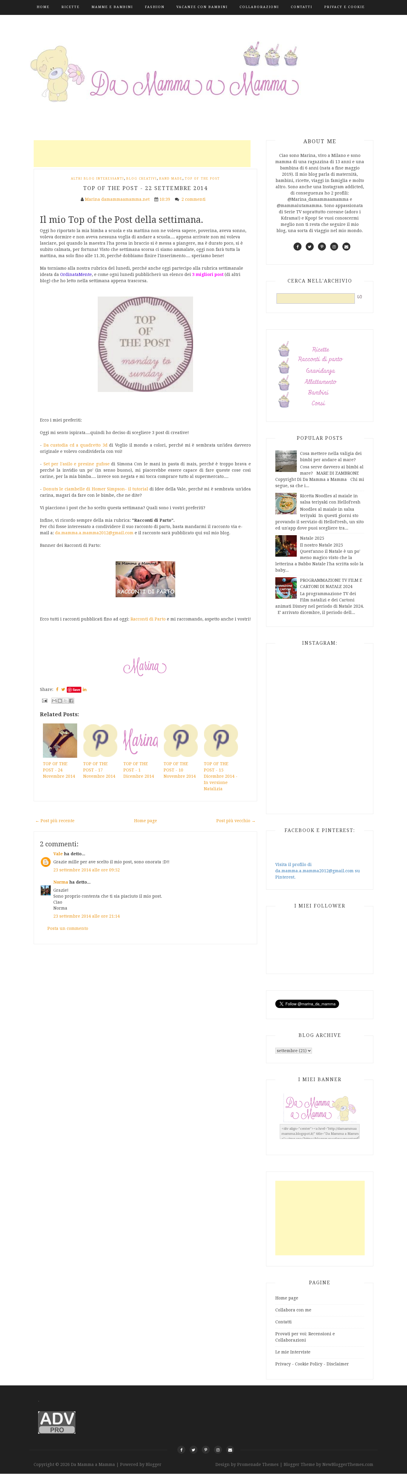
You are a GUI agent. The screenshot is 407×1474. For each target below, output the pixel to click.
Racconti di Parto (148, 619)
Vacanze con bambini (202, 7)
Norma (60, 882)
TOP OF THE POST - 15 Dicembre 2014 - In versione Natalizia (220, 776)
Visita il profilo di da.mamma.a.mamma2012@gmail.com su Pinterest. (317, 870)
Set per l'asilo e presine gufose (77, 464)
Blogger (153, 1464)
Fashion (154, 7)
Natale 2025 (312, 538)
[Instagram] (218, 1450)
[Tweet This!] (63, 689)
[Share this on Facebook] (57, 689)
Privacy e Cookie (344, 7)
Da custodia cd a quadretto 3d (76, 445)
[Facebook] (181, 1450)
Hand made (170, 178)
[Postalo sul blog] (60, 701)
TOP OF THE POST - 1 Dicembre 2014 (138, 770)
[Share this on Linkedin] (84, 689)
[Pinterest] (206, 1450)
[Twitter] (193, 1450)
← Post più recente (54, 820)
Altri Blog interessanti (97, 178)
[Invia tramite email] (54, 701)
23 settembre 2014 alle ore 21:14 (86, 916)
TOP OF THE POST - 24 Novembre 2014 (59, 770)
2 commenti (194, 199)
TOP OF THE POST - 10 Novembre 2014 (180, 770)
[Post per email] (44, 700)
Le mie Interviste (292, 1352)
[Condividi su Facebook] (71, 701)
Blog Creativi (141, 178)
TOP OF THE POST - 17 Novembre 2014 (99, 770)
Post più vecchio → (236, 820)
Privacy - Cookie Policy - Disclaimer (312, 1364)
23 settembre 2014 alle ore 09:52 (86, 870)
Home (43, 7)
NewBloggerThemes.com (347, 1464)
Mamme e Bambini (112, 7)
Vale (58, 853)
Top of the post (202, 178)
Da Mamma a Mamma (93, 1464)
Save (76, 689)
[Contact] (230, 1450)
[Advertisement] (142, 153)
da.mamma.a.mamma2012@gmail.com (94, 532)
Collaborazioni (259, 7)
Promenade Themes (258, 1464)
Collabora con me (293, 1310)
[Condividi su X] (66, 701)
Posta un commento (67, 928)
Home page (145, 820)
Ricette (70, 7)
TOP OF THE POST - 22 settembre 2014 (145, 188)
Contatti (301, 7)
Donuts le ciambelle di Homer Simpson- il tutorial (95, 489)
